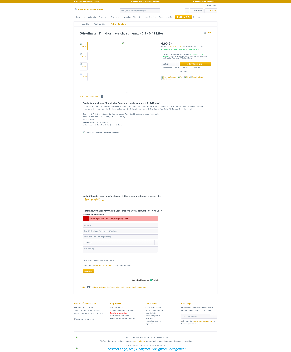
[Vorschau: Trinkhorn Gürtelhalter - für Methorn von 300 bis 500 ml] (84, 56)
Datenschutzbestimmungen (104, 265)
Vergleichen (167, 68)
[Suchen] (158, 10)
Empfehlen (197, 68)
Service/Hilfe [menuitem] (211, 5)
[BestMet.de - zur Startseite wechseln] (89, 11)
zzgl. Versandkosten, (174, 46)
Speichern (88, 271)
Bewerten (185, 68)
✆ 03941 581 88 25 (83, 307)
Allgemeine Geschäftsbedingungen (122, 318)
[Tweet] (181, 77)
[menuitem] (140, 11)
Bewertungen (96, 96)
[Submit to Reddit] (197, 77)
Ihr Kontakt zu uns (116, 307)
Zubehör (84, 287)
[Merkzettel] (187, 10)
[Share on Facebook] (169, 77)
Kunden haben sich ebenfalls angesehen (132, 287)
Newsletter (149, 318)
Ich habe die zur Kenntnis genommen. (108, 265)
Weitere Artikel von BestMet (95, 201)
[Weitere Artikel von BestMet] (207, 36)
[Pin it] (187, 77)
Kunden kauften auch (109, 287)
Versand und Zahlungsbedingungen (122, 310)
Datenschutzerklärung (153, 321)
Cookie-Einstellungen (153, 307)
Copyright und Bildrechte (154, 310)
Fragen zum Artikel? (92, 199)
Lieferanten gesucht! (153, 315)
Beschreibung (84, 96)
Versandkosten (139, 341)
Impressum (150, 324)
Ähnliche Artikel (95, 287)
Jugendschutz (151, 313)
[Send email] (166, 79)
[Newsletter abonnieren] (213, 316)
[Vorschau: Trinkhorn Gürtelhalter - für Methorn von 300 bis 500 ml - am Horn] (84, 46)
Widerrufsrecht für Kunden (119, 315)
